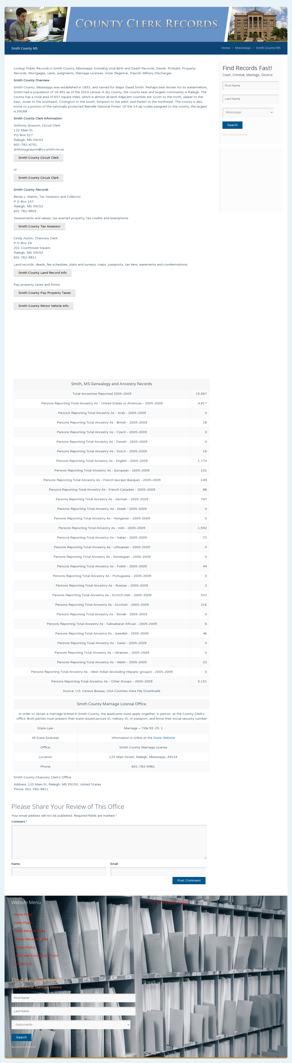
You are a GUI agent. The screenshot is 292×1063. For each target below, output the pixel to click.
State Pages (23, 923)
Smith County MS (268, 48)
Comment (19, 822)
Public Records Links (29, 931)
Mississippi (243, 48)
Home (226, 48)
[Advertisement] (250, 179)
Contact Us (22, 964)
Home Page (23, 914)
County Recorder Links (31, 939)
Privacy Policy (24, 947)
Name (15, 864)
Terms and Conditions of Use (36, 956)
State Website (164, 738)
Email (114, 864)
